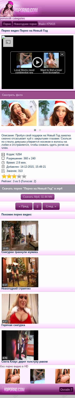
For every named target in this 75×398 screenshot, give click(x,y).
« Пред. (24, 206)
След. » (51, 206)
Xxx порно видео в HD (14, 366)
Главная (22, 8)
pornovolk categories (12, 18)
